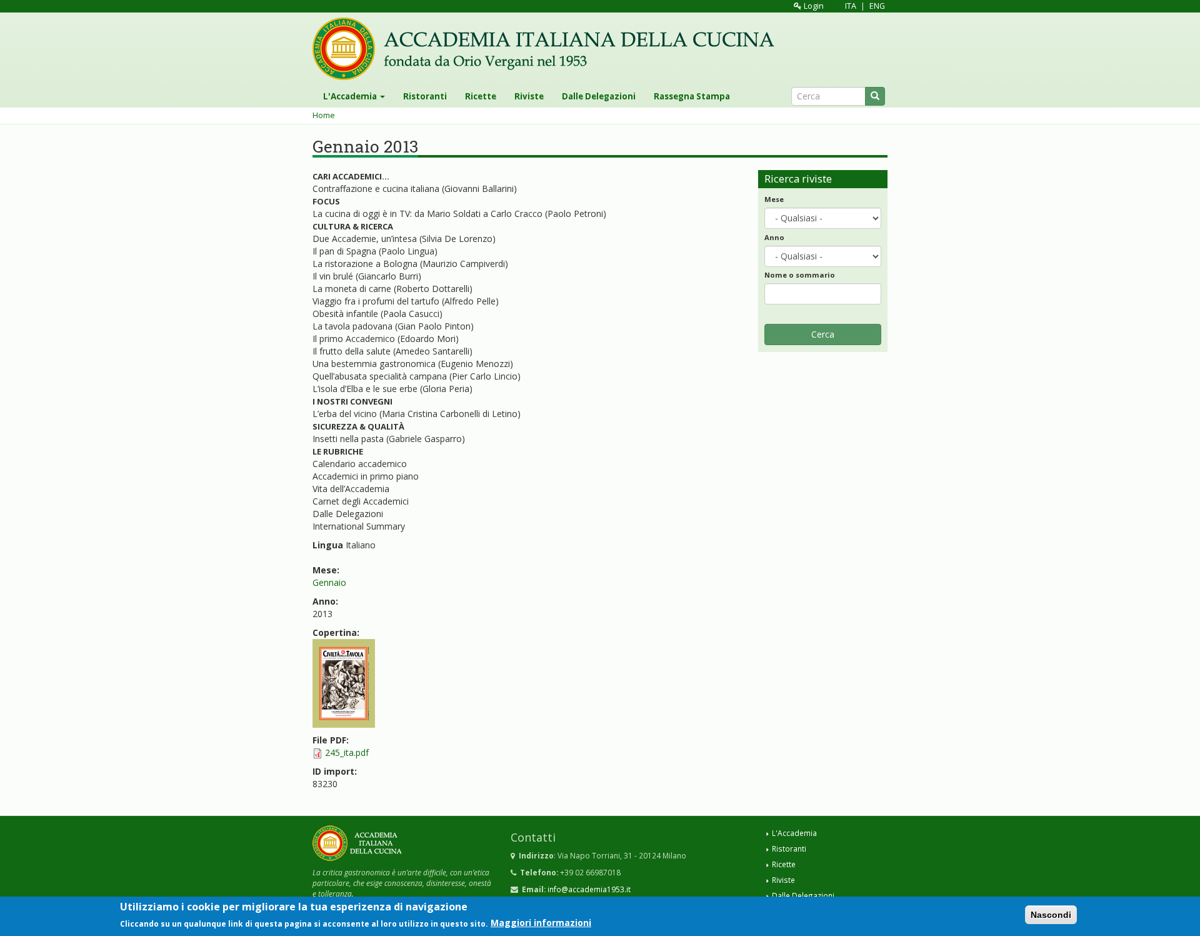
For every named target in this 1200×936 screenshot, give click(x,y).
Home (323, 115)
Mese (774, 199)
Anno (774, 237)
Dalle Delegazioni (599, 96)
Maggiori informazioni (541, 922)
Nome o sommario (799, 274)
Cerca (822, 334)
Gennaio (329, 582)
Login (813, 6)
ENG (877, 6)
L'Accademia (351, 96)
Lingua (327, 545)
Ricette (480, 96)
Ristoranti (425, 96)
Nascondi (1051, 915)
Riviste (529, 96)
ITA (850, 6)
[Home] (548, 49)
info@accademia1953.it (589, 889)
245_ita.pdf (347, 752)
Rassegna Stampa (692, 96)
